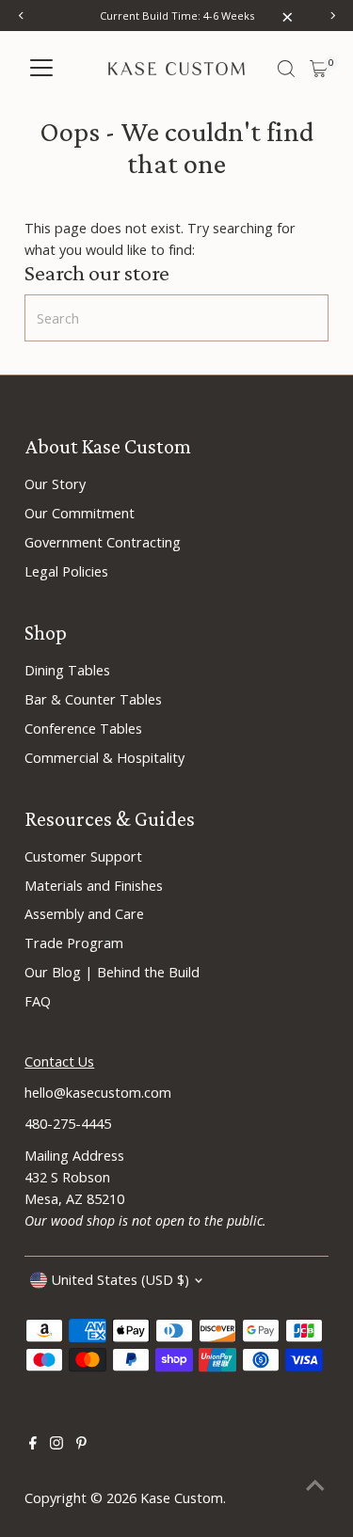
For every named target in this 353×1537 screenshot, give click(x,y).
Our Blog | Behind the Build (112, 972)
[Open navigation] (41, 68)
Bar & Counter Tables (93, 699)
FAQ (37, 1001)
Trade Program (73, 943)
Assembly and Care (84, 914)
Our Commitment (79, 513)
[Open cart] (319, 68)
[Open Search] (286, 68)
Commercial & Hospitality (104, 758)
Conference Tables (83, 728)
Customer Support (83, 856)
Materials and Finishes (93, 886)
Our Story (55, 484)
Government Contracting (102, 542)
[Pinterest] (81, 1444)
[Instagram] (56, 1444)
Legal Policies (66, 571)
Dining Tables (67, 670)
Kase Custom (181, 1498)
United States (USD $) (120, 1280)
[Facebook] (32, 1444)
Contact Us (59, 1061)
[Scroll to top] (315, 1485)
